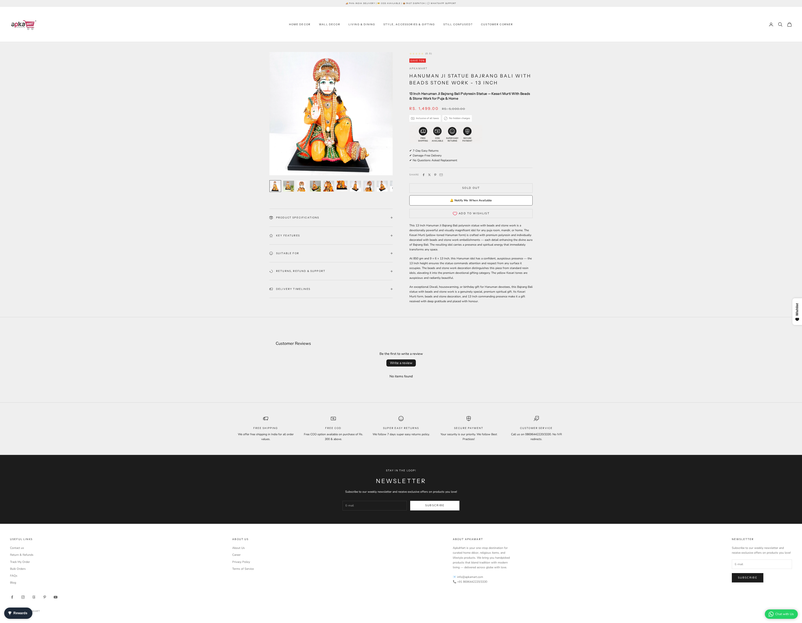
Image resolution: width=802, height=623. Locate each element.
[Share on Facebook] (423, 174)
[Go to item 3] (302, 186)
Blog (13, 583)
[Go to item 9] (382, 186)
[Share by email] (441, 174)
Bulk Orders (18, 569)
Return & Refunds (21, 555)
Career (236, 555)
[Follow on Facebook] (12, 597)
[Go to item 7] (355, 186)
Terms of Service (243, 569)
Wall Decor (329, 24)
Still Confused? (458, 24)
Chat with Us (784, 614)
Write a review (401, 363)
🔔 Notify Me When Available (471, 200)
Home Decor (300, 24)
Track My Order (20, 562)
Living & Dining (362, 24)
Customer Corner (497, 24)
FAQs (13, 576)
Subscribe (435, 505)
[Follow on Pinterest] (45, 597)
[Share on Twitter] (429, 174)
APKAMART (418, 68)
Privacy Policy (241, 562)
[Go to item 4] (315, 186)
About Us (238, 548)
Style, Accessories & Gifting (409, 24)
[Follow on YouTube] (55, 597)
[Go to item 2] (288, 186)
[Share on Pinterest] (435, 174)
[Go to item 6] (342, 186)
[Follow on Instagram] (23, 597)
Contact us (17, 548)
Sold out (471, 188)
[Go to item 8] (369, 186)
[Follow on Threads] (34, 597)
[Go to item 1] (275, 186)
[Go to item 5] (329, 186)
